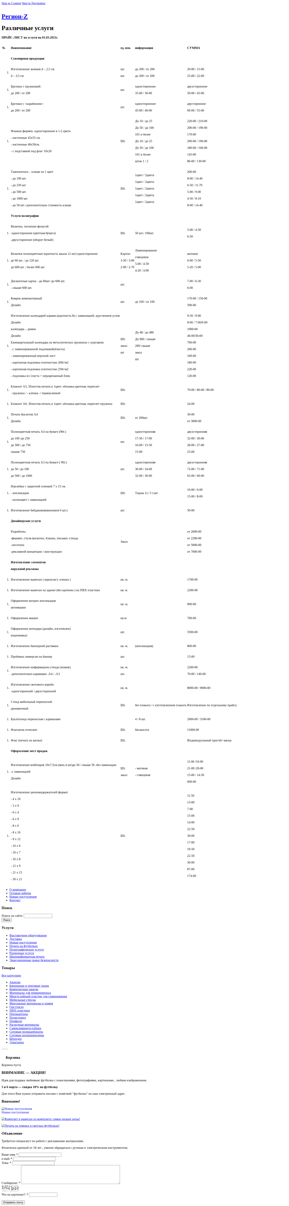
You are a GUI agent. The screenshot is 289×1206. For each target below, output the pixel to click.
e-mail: (7, 1158)
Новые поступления (23, 896)
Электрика (16, 1042)
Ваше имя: (10, 1154)
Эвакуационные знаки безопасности (34, 960)
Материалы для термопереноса (30, 992)
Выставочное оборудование (28, 935)
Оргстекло (16, 1007)
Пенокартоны (18, 1014)
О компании (17, 889)
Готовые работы (20, 893)
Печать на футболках (23, 946)
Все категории (11, 975)
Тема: (6, 1163)
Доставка (15, 939)
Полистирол (17, 1017)
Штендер (15, 1038)
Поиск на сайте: (13, 915)
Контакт (14, 900)
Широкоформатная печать (26, 956)
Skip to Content (11, 3)
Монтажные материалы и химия (31, 1003)
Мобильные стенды (22, 1000)
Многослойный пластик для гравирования (38, 996)
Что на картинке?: (15, 1194)
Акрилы (14, 982)
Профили (15, 1021)
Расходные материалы (24, 1024)
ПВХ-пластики (19, 1010)
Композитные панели (23, 989)
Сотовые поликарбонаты (26, 1031)
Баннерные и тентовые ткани (29, 985)
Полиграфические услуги (26, 949)
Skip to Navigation (33, 3)
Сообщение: (11, 1183)
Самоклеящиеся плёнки (25, 1028)
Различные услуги (21, 953)
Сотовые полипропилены (26, 1035)
